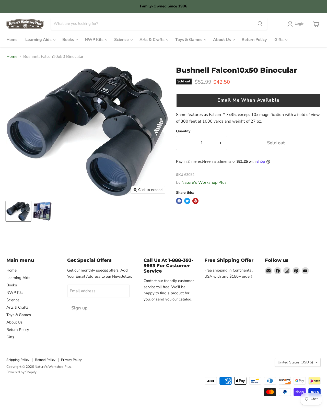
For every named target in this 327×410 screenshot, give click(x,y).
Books (68, 39)
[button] (248, 100)
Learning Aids (39, 39)
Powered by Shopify (21, 372)
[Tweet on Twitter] (187, 201)
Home (12, 39)
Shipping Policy (17, 360)
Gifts (279, 39)
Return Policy (254, 39)
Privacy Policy (71, 360)
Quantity (183, 131)
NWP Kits (94, 39)
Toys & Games (189, 39)
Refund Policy (45, 360)
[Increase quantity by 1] (220, 143)
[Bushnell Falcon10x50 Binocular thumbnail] (18, 211)
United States (295, 362)
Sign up (79, 308)
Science (122, 39)
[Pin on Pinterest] (195, 201)
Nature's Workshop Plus (204, 182)
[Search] (260, 24)
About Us (222, 39)
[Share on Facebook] (179, 201)
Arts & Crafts (152, 39)
